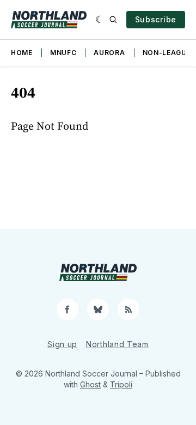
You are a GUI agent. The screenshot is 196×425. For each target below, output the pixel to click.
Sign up (62, 344)
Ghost (90, 384)
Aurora (109, 52)
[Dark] (100, 19)
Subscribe (155, 19)
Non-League (167, 52)
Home (22, 52)
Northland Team (117, 344)
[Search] (113, 19)
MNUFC (63, 52)
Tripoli (121, 384)
